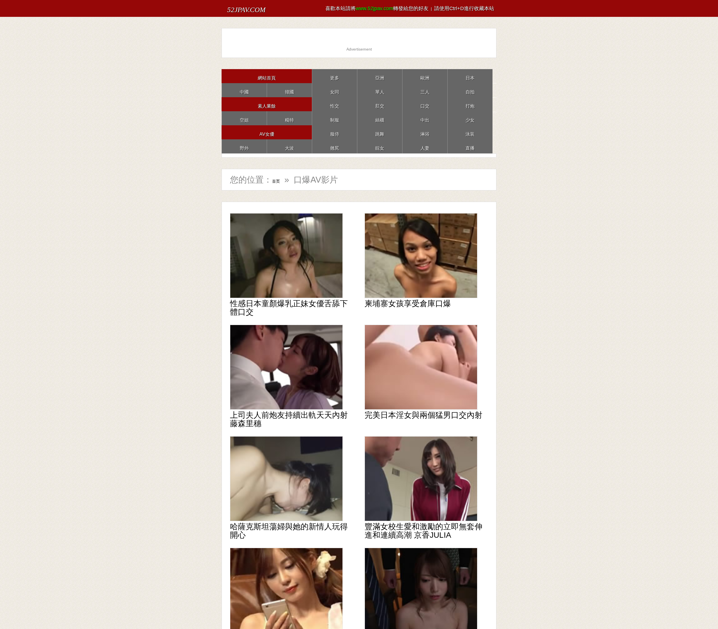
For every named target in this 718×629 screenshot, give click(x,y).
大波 (289, 146)
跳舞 (380, 132)
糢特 (289, 118)
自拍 (470, 90)
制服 (335, 118)
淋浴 (425, 132)
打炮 (470, 104)
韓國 (289, 90)
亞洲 (380, 76)
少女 (470, 118)
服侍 (335, 132)
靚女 (380, 146)
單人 (380, 90)
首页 (280, 179)
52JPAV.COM (257, 8)
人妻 (425, 146)
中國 (244, 90)
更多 (335, 76)
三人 (425, 90)
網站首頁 (267, 76)
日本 (470, 76)
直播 (470, 146)
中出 (425, 118)
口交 (425, 104)
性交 (335, 104)
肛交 (380, 104)
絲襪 (380, 118)
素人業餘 (267, 104)
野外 (244, 146)
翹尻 (335, 146)
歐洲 (425, 76)
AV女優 (266, 132)
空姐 (244, 118)
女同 (335, 90)
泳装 (470, 132)
